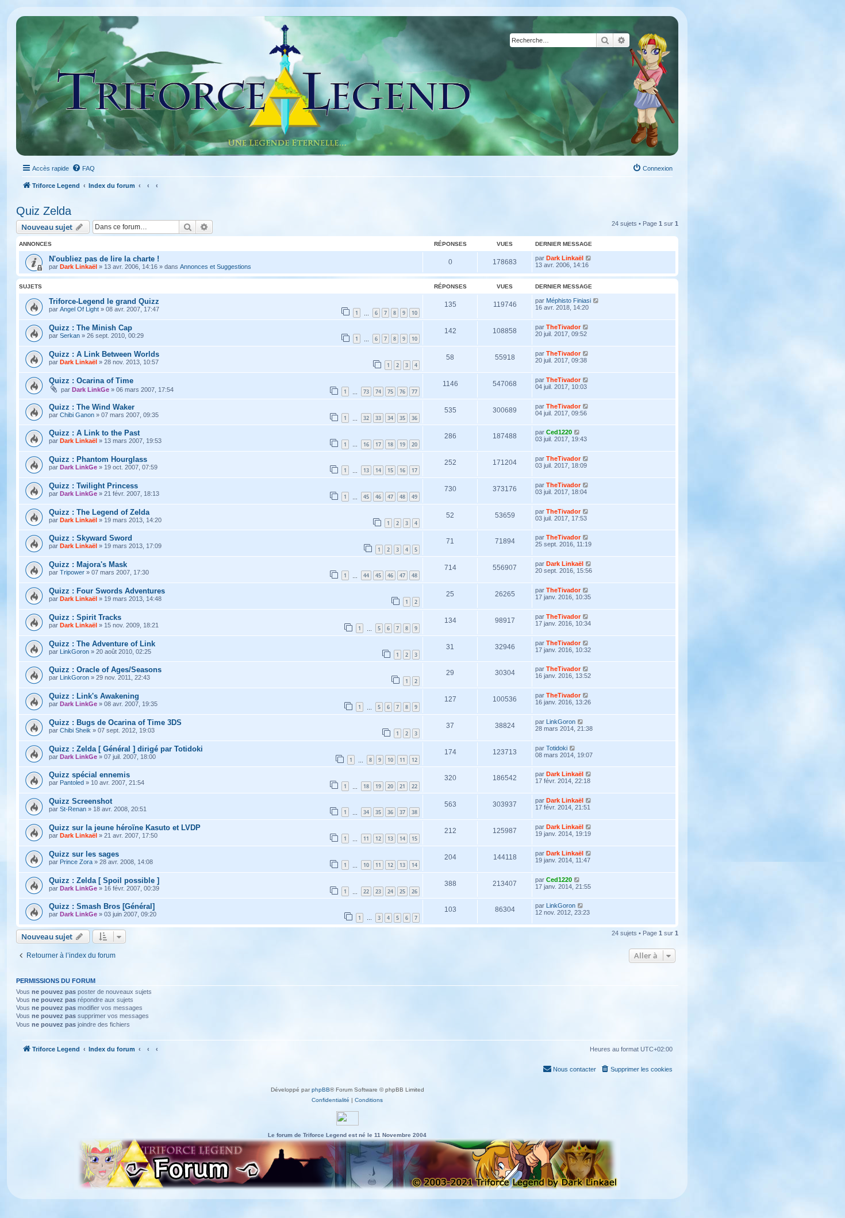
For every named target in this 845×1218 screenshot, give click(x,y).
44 (366, 575)
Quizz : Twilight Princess (93, 485)
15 (390, 470)
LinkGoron (74, 651)
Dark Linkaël (78, 266)
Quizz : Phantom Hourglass (98, 459)
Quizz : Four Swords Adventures (107, 591)
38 (414, 812)
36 (414, 418)
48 (402, 496)
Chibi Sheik (75, 730)
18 (390, 444)
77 (414, 391)
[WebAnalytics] (347, 1118)
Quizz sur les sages (84, 854)
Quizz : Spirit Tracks (85, 617)
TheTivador (563, 326)
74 (378, 391)
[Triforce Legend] (264, 86)
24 (390, 891)
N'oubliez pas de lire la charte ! (104, 259)
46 (378, 496)
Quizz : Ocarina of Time (91, 380)
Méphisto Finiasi (568, 300)
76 (402, 391)
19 (402, 444)
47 (390, 496)
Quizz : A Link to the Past (94, 433)
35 (402, 418)
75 (390, 391)
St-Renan (73, 808)
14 (378, 470)
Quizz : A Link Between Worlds (104, 354)
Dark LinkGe (90, 389)
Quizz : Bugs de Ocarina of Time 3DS (115, 722)
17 (378, 444)
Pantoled (72, 782)
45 (366, 496)
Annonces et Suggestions (215, 266)
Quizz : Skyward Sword (90, 538)
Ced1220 (559, 432)
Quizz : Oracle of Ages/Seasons (105, 669)
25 (402, 891)
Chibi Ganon (77, 414)
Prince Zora (76, 861)
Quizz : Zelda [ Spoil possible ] (104, 880)
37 (402, 812)
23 (378, 891)
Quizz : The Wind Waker (92, 407)
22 (414, 786)
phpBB (321, 1089)
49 (414, 496)
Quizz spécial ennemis (89, 774)
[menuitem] (83, 168)
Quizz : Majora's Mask (88, 564)
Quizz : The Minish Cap (90, 327)
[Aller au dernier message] (589, 258)
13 (366, 470)
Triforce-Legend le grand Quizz (104, 301)
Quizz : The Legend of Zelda (99, 512)
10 (414, 313)
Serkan (70, 335)
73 (366, 391)
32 (366, 418)
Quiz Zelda (43, 211)
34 (390, 418)
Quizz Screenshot (80, 801)
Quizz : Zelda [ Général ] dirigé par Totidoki (126, 749)
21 (402, 786)
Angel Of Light (79, 309)
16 (366, 444)
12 (414, 760)
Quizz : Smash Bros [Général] (102, 906)
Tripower (72, 572)
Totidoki (556, 748)
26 (414, 891)
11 (402, 760)
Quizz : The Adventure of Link (102, 643)
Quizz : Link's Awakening (94, 696)
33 (378, 418)
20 (414, 444)
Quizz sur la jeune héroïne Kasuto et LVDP (125, 827)
